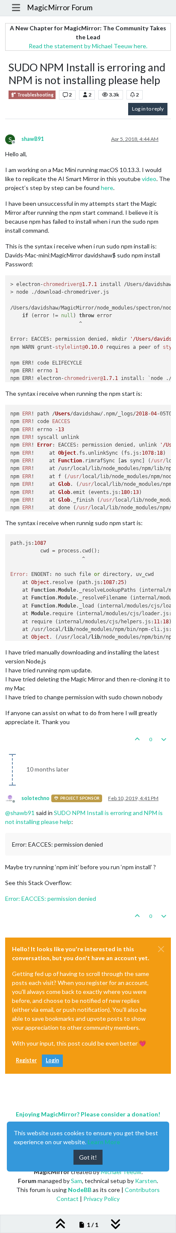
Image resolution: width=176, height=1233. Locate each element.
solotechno (35, 798)
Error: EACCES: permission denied (50, 898)
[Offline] (13, 797)
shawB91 (32, 139)
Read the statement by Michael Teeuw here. (88, 46)
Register (26, 1060)
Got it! (88, 1157)
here (107, 187)
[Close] (161, 949)
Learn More (104, 1141)
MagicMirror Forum (60, 7)
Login (52, 1060)
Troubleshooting (34, 94)
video (149, 178)
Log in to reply (148, 108)
